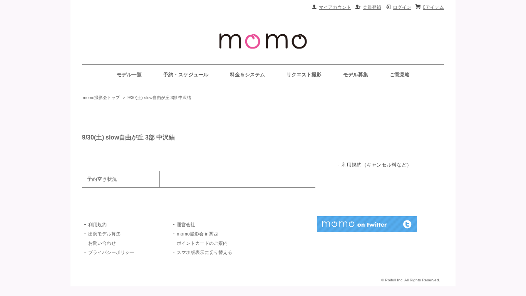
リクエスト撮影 (304, 74)
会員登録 (372, 7)
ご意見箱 (400, 74)
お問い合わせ (102, 243)
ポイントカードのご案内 (202, 243)
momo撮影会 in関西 (197, 234)
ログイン (402, 7)
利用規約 (97, 224)
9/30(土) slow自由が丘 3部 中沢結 (159, 97)
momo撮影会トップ (101, 97)
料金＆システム (247, 74)
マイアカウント (335, 7)
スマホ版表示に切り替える (204, 252)
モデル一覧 (129, 74)
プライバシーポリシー (111, 252)
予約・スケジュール (185, 74)
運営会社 (186, 224)
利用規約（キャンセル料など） (377, 165)
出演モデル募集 (104, 234)
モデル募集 (355, 74)
